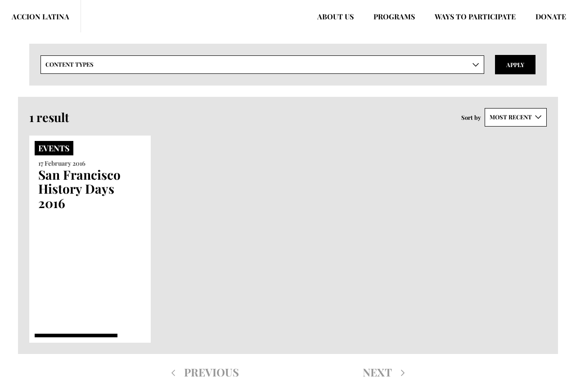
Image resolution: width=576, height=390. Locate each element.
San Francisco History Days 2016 (79, 189)
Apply (515, 64)
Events (54, 148)
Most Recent (511, 117)
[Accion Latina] (40, 16)
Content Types (69, 64)
